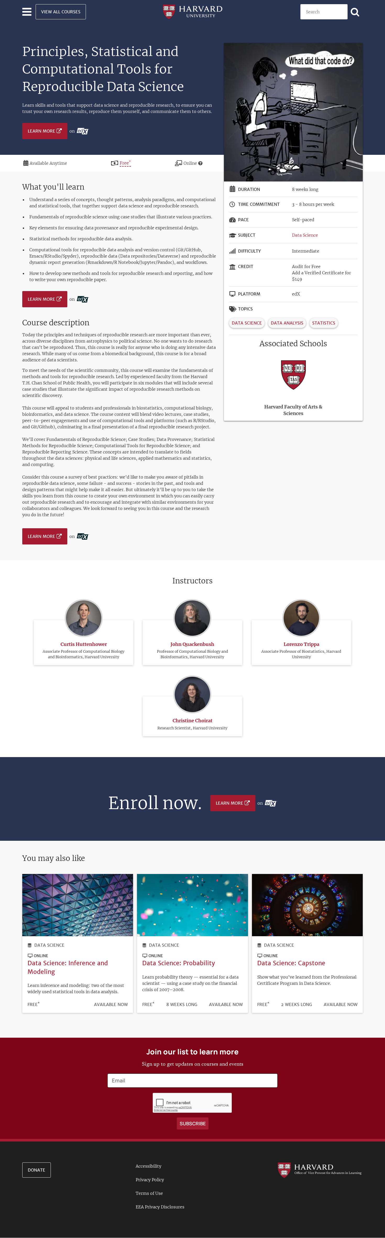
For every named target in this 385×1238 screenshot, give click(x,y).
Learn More (41, 131)
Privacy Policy (150, 1179)
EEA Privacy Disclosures (160, 1206)
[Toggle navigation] (26, 12)
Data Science (305, 235)
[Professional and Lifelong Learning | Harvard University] (192, 11)
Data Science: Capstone (291, 963)
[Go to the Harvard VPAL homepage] (319, 1169)
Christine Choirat (192, 721)
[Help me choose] (200, 163)
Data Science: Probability (178, 963)
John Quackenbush (192, 644)
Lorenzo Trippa (301, 644)
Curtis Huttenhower (83, 644)
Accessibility (148, 1166)
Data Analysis (287, 323)
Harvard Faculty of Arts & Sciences (293, 410)
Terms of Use (149, 1193)
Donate (36, 1170)
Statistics (323, 323)
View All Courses (60, 11)
